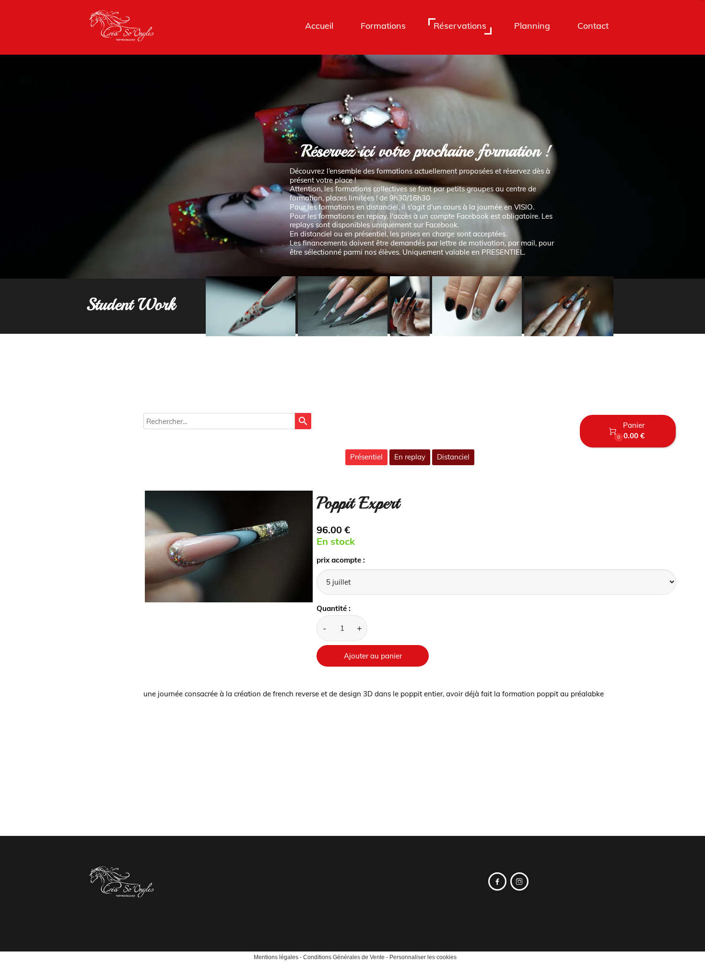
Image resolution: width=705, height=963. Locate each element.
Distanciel (453, 457)
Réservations (460, 25)
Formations (383, 25)
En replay (409, 457)
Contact (593, 25)
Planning (532, 25)
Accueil (319, 25)
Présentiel (366, 457)
